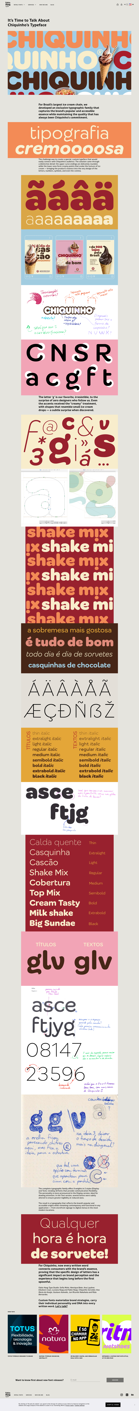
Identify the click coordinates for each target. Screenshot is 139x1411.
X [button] (134, 1404)
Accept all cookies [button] (113, 1404)
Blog (52, 4)
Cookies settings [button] (80, 1405)
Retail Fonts (18, 1395)
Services (31, 4)
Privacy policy (69, 1405)
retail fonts (18, 4)
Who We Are (43, 4)
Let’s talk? (61, 1306)
